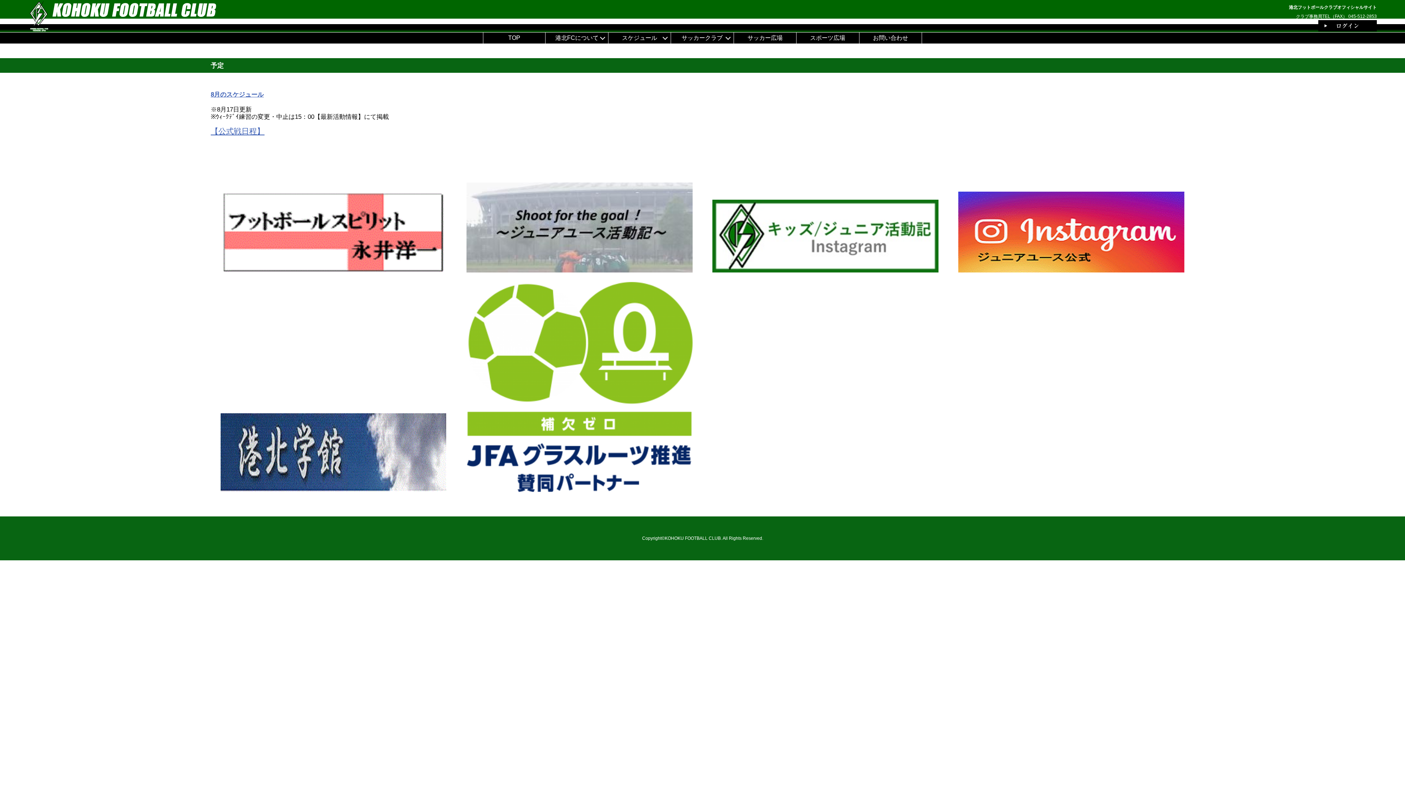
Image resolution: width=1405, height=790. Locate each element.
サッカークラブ (702, 38)
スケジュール (639, 38)
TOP (514, 38)
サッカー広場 (765, 38)
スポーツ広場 (827, 38)
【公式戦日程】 (238, 131)
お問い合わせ (890, 38)
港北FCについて (577, 38)
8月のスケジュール (237, 94)
